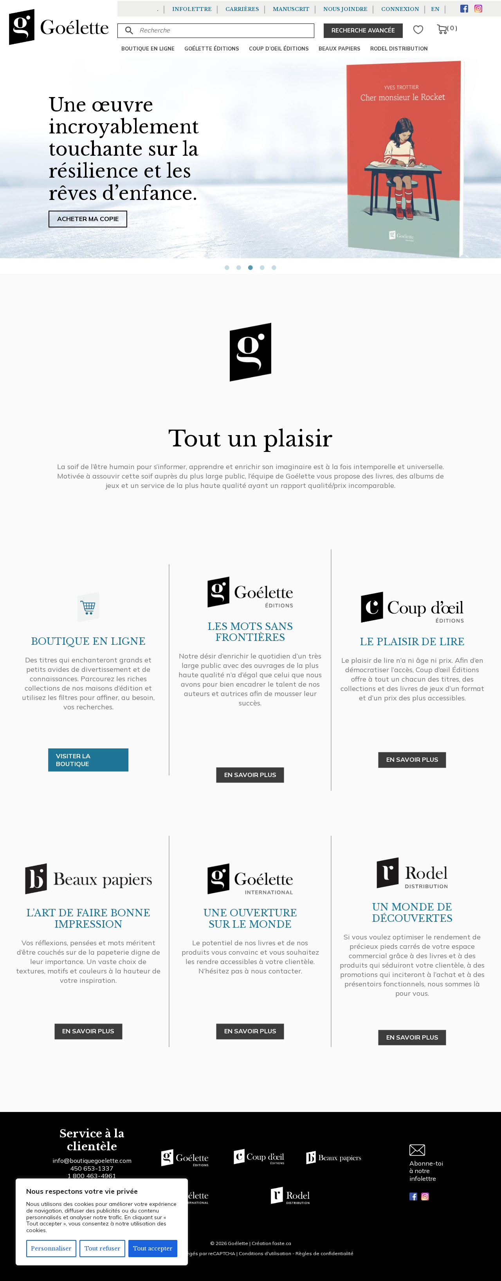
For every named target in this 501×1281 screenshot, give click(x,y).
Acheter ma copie (88, 219)
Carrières (242, 9)
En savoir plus (250, 1031)
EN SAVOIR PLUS (250, 775)
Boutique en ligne (148, 48)
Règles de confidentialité (324, 1253)
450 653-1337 (92, 1168)
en (435, 9)
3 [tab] (250, 268)
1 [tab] (227, 268)
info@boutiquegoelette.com (92, 1160)
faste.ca (281, 1243)
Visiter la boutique (73, 759)
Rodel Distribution (399, 48)
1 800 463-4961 (91, 1176)
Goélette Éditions (211, 48)
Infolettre (192, 9)
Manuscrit (291, 9)
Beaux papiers (339, 48)
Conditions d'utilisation (265, 1253)
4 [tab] (262, 268)
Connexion (400, 9)
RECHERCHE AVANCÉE (363, 30)
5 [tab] (274, 268)
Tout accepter (153, 1248)
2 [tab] (239, 268)
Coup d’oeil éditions (279, 48)
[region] (102, 1221)
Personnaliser (51, 1248)
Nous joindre (345, 9)
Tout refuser (103, 1248)
